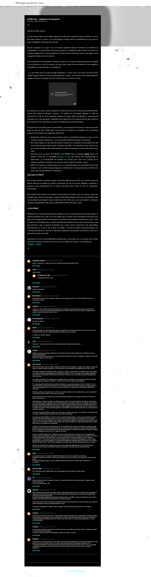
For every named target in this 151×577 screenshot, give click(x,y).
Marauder (36, 286)
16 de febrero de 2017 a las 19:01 (47, 490)
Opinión (38, 244)
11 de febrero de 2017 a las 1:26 (52, 318)
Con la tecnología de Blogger (76, 571)
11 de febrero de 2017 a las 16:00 (45, 453)
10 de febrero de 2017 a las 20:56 (45, 269)
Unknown (36, 306)
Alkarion (35, 490)
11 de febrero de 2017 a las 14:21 (50, 364)
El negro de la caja (44, 275)
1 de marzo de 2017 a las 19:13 (47, 526)
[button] (28, 25)
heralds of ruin (64, 157)
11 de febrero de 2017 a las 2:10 (45, 327)
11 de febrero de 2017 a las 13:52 (46, 350)
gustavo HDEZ (37, 468)
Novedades (31, 244)
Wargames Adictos (39, 260)
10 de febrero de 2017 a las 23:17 (47, 306)
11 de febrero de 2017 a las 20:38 (51, 468)
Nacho (35, 327)
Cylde (34, 269)
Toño (34, 341)
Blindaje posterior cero (30, 3)
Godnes (35, 350)
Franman (35, 513)
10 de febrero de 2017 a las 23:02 (50, 295)
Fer (34, 477)
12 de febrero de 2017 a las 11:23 (43, 477)
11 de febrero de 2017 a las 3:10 (59, 275)
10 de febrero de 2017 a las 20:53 (54, 260)
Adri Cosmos (37, 364)
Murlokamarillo (38, 318)
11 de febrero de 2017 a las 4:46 (45, 341)
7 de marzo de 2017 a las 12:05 (47, 539)
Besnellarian (37, 296)
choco (34, 453)
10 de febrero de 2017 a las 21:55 (48, 286)
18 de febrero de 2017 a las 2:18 (47, 513)
